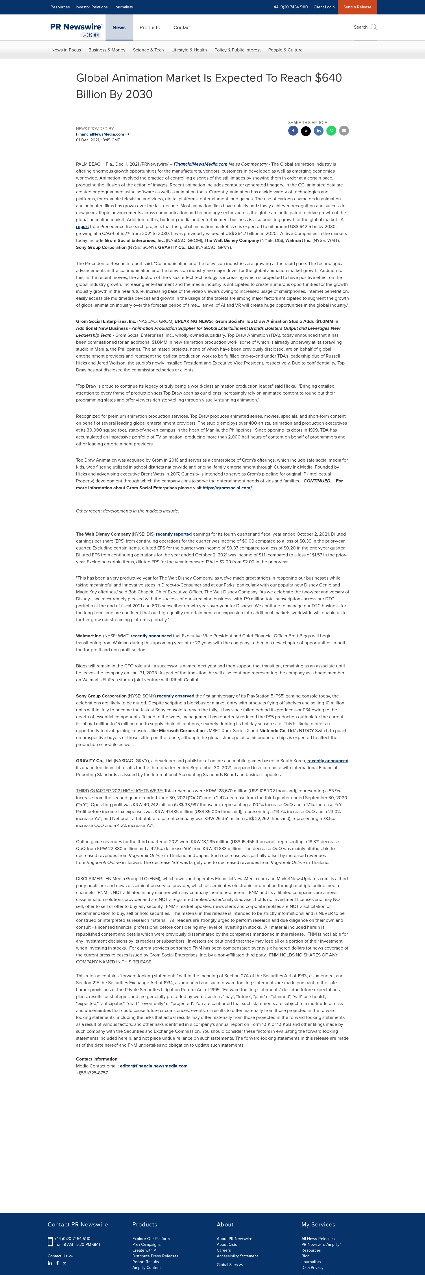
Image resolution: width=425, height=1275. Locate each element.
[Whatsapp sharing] (331, 131)
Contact (182, 27)
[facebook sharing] (293, 131)
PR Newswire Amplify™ (321, 1244)
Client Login (324, 7)
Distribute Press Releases (155, 1256)
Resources (60, 7)
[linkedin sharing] (319, 131)
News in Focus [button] (66, 50)
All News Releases (318, 1239)
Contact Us (58, 1256)
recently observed (175, 696)
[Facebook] (57, 1263)
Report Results (145, 1262)
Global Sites (228, 1265)
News (119, 27)
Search (361, 27)
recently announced (151, 635)
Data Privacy (313, 1268)
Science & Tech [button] (148, 50)
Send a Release (357, 7)
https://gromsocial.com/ (227, 487)
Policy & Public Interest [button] (238, 50)
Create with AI (144, 1250)
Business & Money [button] (106, 50)
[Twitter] (64, 1263)
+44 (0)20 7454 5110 (72, 1239)
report (82, 226)
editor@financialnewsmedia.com (154, 1066)
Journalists (123, 7)
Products (150, 27)
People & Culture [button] (285, 50)
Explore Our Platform (151, 1239)
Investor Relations (92, 7)
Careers (224, 1250)
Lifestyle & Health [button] (189, 50)
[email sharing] (344, 131)
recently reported (174, 534)
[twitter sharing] (306, 132)
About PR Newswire (234, 1239)
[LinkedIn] (51, 1263)
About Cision (228, 1244)
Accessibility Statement (237, 1256)
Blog (306, 1256)
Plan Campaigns (146, 1244)
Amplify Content (146, 1268)
